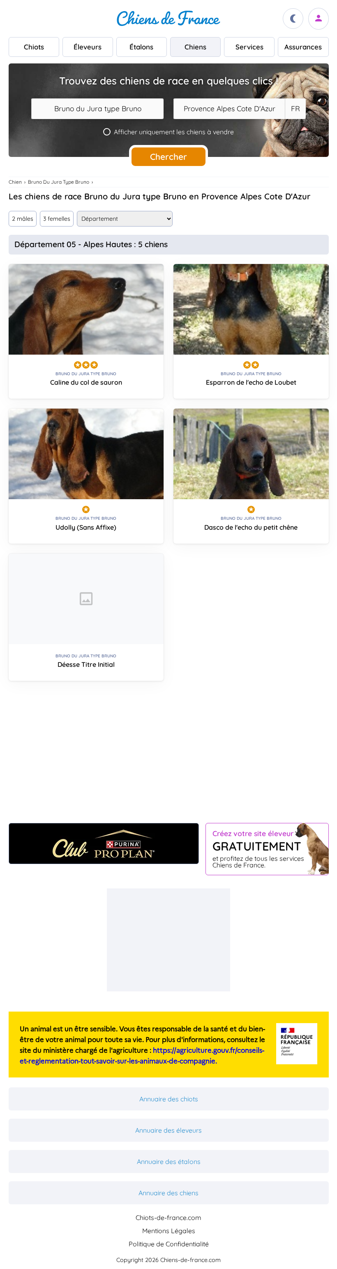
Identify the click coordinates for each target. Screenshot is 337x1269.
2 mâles (22, 218)
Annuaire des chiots (168, 1099)
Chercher (168, 156)
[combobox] (97, 108)
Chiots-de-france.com (168, 1217)
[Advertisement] (169, 755)
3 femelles (56, 218)
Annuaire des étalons (169, 1161)
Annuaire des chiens (168, 1193)
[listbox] (295, 108)
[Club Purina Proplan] (104, 843)
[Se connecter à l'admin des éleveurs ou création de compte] (318, 18)
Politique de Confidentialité (169, 1244)
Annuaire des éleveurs (168, 1130)
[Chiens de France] (168, 18)
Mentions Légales (168, 1231)
